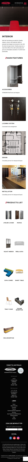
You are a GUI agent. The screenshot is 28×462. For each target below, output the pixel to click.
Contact (14, 418)
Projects (14, 409)
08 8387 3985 (14, 385)
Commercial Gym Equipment (14, 410)
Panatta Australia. (12, 455)
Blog (14, 417)
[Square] (19, 301)
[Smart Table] (19, 272)
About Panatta (14, 405)
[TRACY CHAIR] (8, 301)
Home (14, 404)
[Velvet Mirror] (8, 243)
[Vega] (8, 330)
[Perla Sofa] (19, 243)
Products (14, 407)
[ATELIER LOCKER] (8, 215)
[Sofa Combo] (8, 272)
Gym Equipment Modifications (14, 413)
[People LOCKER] (19, 215)
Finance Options (14, 415)
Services (14, 412)
